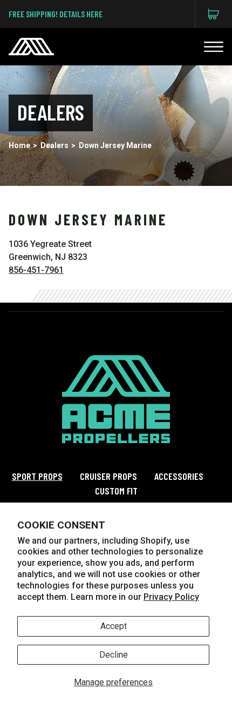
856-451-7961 (36, 270)
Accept (113, 626)
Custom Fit (116, 491)
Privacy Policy (171, 597)
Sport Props (37, 476)
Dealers (54, 145)
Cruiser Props (108, 476)
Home (19, 145)
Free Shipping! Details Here (56, 14)
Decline (113, 655)
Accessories (178, 476)
